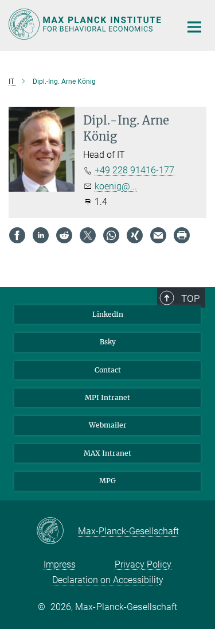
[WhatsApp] (111, 235)
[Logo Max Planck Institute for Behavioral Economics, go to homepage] (86, 24)
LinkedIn (107, 314)
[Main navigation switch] (194, 26)
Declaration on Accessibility (107, 579)
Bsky (108, 341)
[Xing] (134, 235)
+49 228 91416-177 (134, 170)
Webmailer (108, 425)
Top (190, 298)
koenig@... (116, 186)
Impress (60, 564)
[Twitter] (87, 235)
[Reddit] (64, 235)
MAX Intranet (107, 453)
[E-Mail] (158, 235)
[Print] (181, 235)
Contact (108, 370)
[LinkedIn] (40, 235)
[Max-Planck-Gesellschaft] (57, 531)
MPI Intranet (107, 397)
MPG (107, 480)
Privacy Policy (143, 564)
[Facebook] (17, 235)
